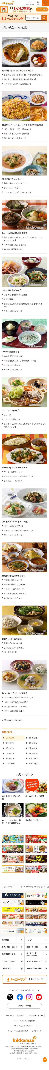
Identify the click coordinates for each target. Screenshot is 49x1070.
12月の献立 (33, 764)
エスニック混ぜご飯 (12, 419)
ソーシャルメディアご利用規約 (24, 1021)
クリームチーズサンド (13, 188)
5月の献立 (10, 748)
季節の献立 (7, 732)
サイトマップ (36, 1031)
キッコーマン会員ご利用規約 (18, 1031)
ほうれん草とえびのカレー (15, 526)
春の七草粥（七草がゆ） (14, 356)
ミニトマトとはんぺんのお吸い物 (17, 84)
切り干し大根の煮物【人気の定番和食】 (20, 79)
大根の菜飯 (8, 299)
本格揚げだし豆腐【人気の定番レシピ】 (20, 361)
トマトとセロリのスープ (14, 589)
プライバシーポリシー (35, 1015)
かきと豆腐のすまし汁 (13, 311)
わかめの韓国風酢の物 (13, 249)
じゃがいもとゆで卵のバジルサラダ (18, 530)
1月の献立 (10, 738)
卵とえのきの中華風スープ (15, 138)
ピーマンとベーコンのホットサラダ (18, 476)
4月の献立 (33, 743)
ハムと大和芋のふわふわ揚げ (16, 702)
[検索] (44, 18)
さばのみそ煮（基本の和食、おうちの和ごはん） (24, 75)
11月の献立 (10, 764)
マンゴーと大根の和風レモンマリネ (18, 697)
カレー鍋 (7, 415)
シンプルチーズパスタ (13, 481)
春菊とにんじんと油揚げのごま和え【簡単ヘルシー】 (24, 305)
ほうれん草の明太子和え (14, 711)
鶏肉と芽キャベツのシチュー (16, 183)
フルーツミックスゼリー (14, 535)
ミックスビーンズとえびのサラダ (17, 192)
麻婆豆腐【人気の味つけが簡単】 (17, 134)
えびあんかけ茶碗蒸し (13, 365)
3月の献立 (10, 743)
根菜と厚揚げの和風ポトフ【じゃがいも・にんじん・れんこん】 (24, 238)
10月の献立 (33, 758)
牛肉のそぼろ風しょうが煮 (15, 245)
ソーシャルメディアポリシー (24, 1026)
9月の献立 (10, 758)
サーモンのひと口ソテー (14, 472)
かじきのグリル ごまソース (16, 706)
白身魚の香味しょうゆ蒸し (15, 584)
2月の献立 (33, 738)
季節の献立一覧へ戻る (13, 720)
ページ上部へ (45, 1059)
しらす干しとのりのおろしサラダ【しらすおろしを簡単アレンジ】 (25, 425)
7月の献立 (10, 753)
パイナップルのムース (13, 370)
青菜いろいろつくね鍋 (13, 643)
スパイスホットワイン (13, 598)
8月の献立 (33, 753)
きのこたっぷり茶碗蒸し (14, 648)
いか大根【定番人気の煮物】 (16, 295)
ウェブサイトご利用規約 (15, 1015)
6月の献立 (33, 748)
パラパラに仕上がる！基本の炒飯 (17, 129)
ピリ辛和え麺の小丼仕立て (15, 593)
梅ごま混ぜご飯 (10, 652)
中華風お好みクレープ (13, 580)
